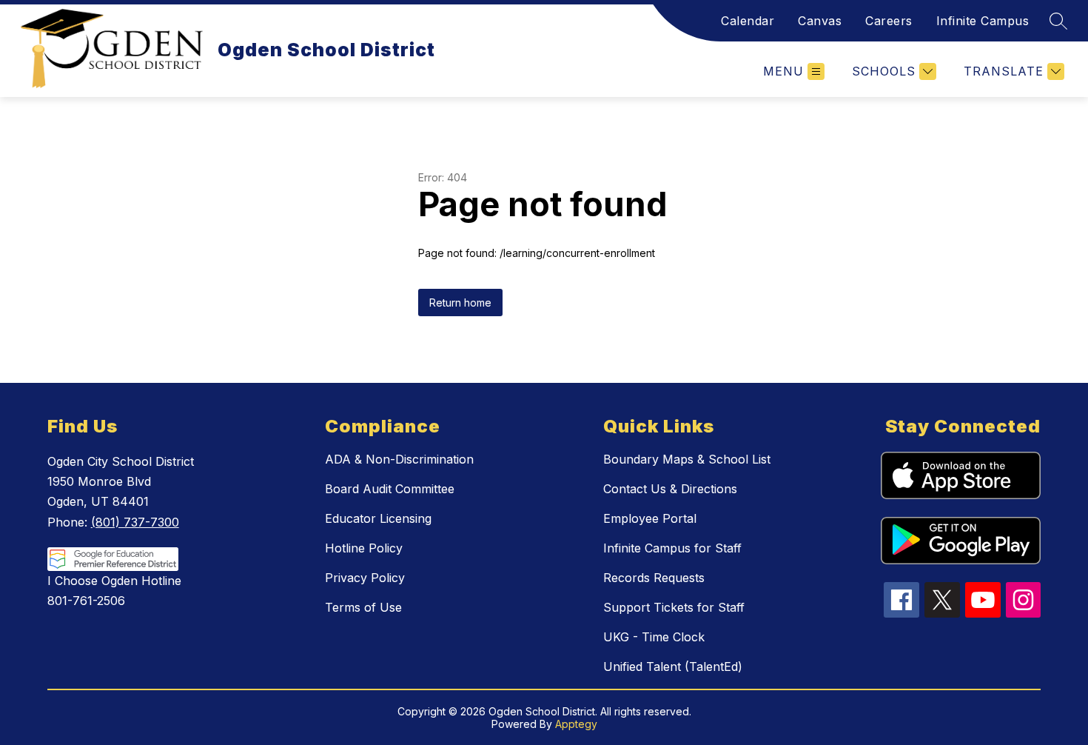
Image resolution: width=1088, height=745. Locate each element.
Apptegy (576, 724)
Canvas (820, 20)
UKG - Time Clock (654, 636)
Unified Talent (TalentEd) (672, 666)
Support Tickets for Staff (674, 607)
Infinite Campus (983, 20)
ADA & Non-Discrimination (399, 459)
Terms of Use (363, 607)
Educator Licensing (378, 518)
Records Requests (654, 577)
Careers (889, 20)
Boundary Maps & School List (686, 459)
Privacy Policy (365, 577)
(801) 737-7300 (135, 522)
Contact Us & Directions (670, 488)
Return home (460, 302)
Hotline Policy (364, 548)
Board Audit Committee (389, 488)
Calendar (747, 20)
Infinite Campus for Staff (672, 548)
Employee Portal (649, 518)
